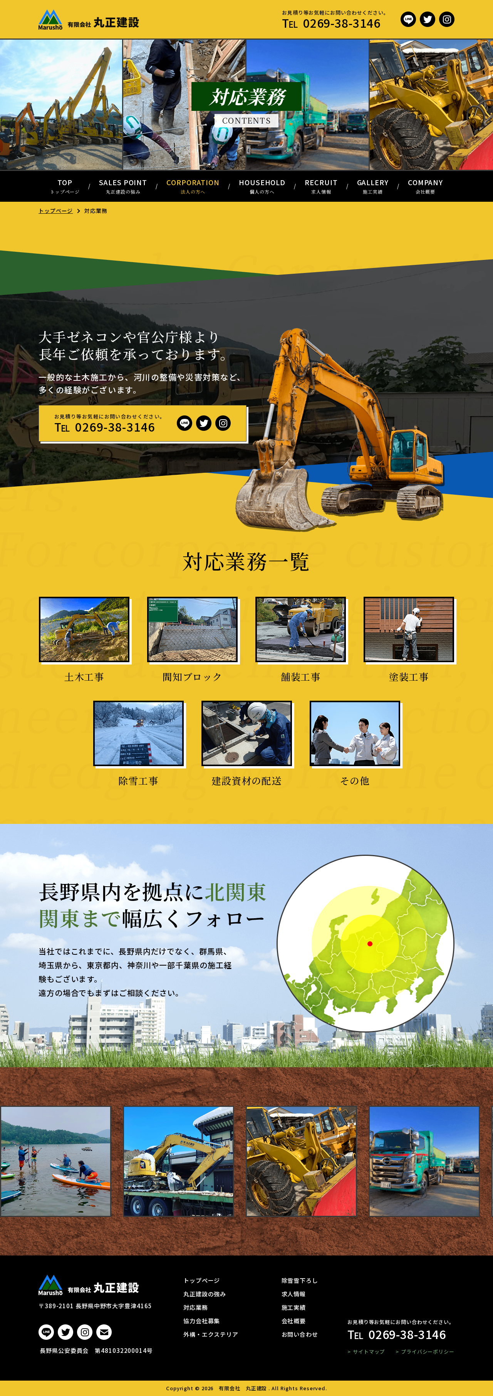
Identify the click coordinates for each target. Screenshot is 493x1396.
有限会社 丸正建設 (243, 1388)
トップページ (56, 210)
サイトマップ (369, 1351)
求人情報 (294, 1294)
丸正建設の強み (204, 1294)
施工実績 (294, 1307)
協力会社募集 (201, 1321)
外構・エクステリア (210, 1334)
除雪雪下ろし (300, 1280)
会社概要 (294, 1321)
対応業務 (195, 1307)
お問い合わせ (300, 1334)
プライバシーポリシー (427, 1351)
